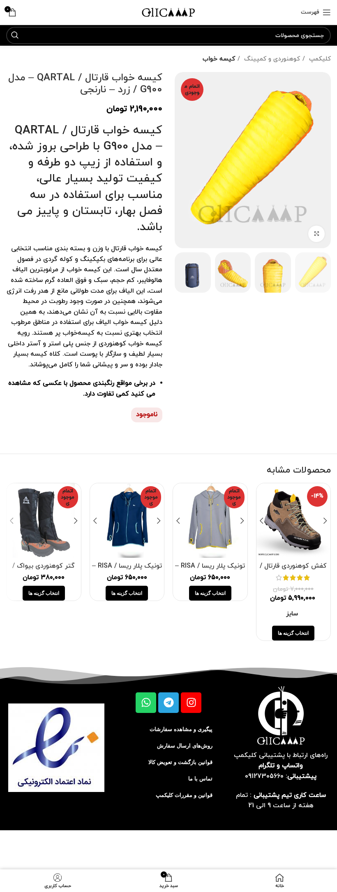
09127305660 (264, 776)
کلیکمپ (319, 58)
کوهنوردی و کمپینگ (271, 58)
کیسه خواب (219, 58)
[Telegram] (168, 702)
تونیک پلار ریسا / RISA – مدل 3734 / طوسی (210, 570)
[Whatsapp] (146, 702)
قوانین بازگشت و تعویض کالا (180, 762)
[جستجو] (14, 35)
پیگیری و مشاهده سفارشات (181, 729)
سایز (292, 613)
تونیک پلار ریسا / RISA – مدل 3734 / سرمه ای (127, 570)
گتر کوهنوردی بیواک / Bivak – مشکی (43, 570)
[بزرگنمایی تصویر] (316, 234)
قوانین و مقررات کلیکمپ (184, 795)
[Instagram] (191, 702)
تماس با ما (200, 779)
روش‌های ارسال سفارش (184, 746)
